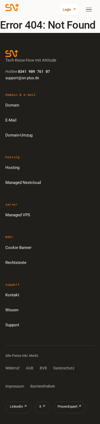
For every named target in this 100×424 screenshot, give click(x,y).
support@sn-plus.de (22, 78)
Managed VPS (17, 215)
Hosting (12, 167)
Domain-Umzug (19, 135)
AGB (29, 368)
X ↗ (42, 406)
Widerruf (12, 368)
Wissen (11, 310)
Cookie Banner (18, 247)
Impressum (14, 386)
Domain (12, 105)
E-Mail (11, 120)
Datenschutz (63, 368)
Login (69, 9)
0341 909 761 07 (34, 71)
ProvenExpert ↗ (69, 406)
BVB (43, 368)
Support (12, 325)
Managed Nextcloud (23, 182)
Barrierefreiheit (42, 386)
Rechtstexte (15, 262)
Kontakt (12, 295)
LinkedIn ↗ (18, 406)
